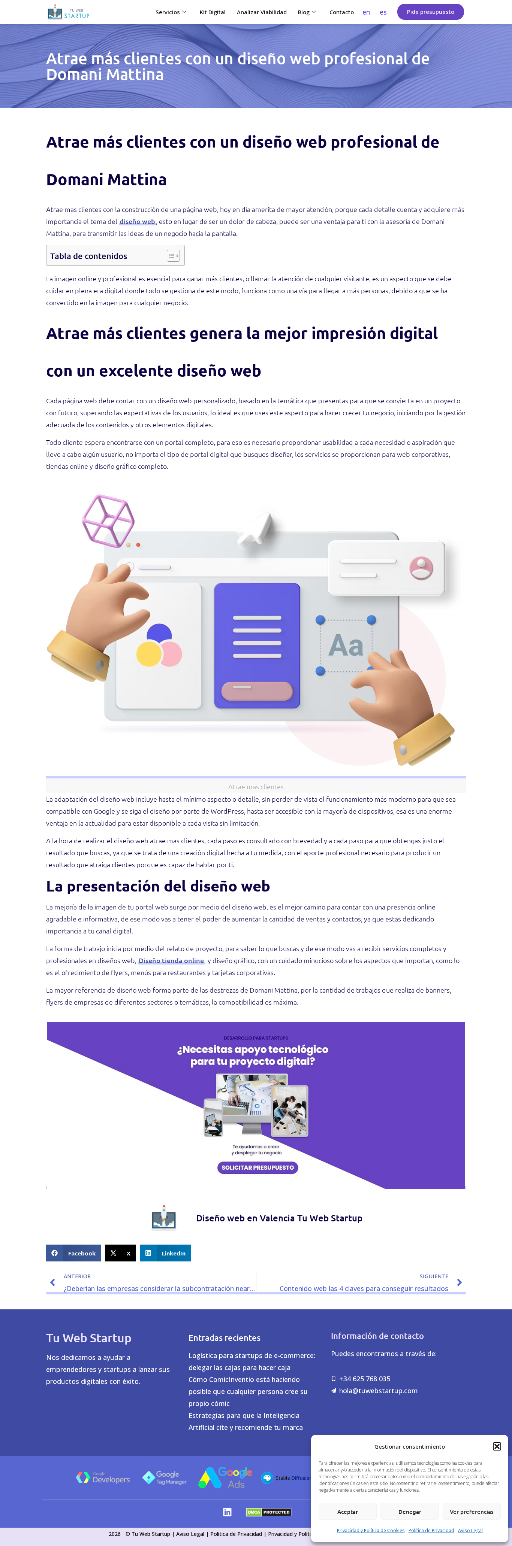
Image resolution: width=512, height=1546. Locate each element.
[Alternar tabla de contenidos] (169, 255)
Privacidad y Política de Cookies (371, 1530)
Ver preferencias (472, 1511)
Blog (304, 12)
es (383, 11)
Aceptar (347, 1511)
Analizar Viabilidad (262, 12)
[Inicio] (68, 12)
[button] (497, 1446)
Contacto (341, 12)
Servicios (168, 12)
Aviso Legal (470, 1530)
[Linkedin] (227, 1512)
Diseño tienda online (171, 960)
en (366, 11)
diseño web (137, 221)
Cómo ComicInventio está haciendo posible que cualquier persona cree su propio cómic (248, 1391)
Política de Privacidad (431, 1530)
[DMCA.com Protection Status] (269, 1514)
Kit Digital (213, 12)
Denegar (409, 1511)
